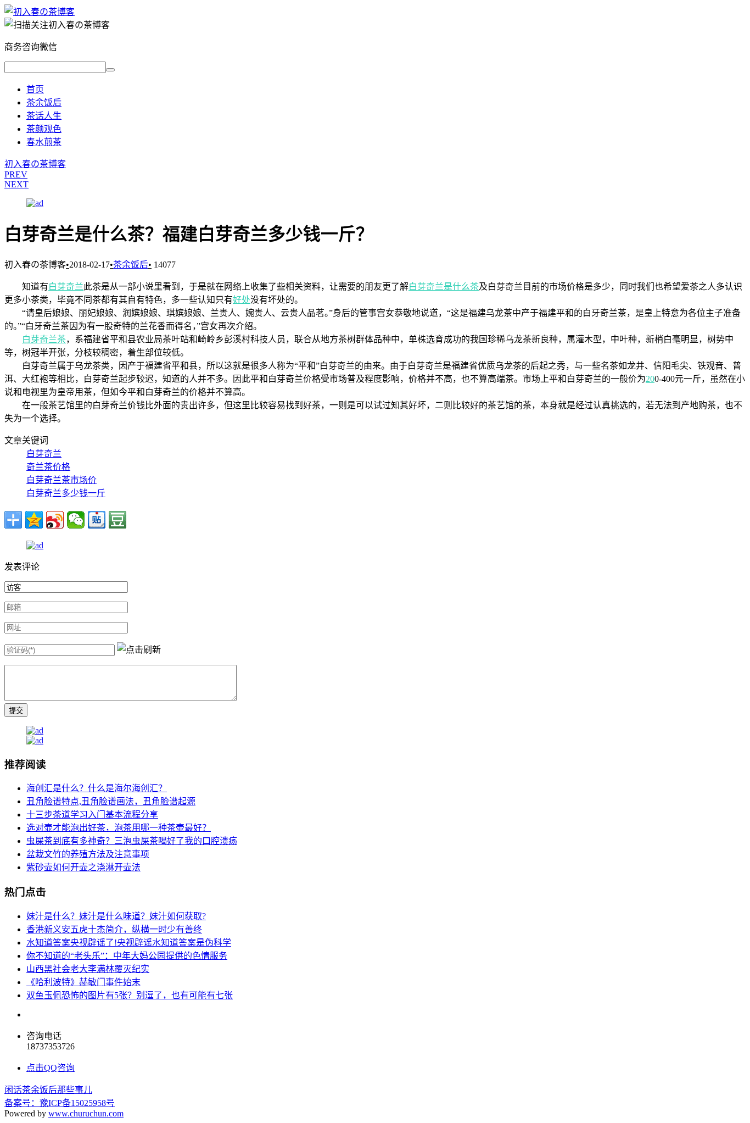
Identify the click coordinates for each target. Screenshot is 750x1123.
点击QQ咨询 (50, 1067)
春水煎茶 (43, 142)
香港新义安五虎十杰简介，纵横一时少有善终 (114, 929)
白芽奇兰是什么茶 (443, 286)
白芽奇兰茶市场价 (61, 480)
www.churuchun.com (86, 1113)
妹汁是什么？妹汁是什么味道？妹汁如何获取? (116, 916)
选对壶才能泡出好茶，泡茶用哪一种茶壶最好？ (118, 827)
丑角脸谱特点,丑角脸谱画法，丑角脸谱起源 (110, 801)
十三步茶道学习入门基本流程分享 (92, 814)
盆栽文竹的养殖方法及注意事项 (87, 854)
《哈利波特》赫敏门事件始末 (83, 982)
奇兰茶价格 (48, 466)
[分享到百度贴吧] (96, 520)
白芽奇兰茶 (44, 339)
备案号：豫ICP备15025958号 (59, 1103)
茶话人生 (43, 115)
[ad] (34, 203)
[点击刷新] (139, 648)
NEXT (16, 184)
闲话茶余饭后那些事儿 (48, 1089)
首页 (35, 89)
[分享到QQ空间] (34, 520)
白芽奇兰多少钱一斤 (65, 493)
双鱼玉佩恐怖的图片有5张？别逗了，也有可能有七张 (129, 995)
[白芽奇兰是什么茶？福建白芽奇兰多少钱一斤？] (39, 11)
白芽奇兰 (65, 286)
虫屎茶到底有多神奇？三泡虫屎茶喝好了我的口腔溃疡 (131, 841)
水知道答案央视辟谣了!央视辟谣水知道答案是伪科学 (128, 942)
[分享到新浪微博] (55, 520)
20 (650, 378)
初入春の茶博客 (35, 164)
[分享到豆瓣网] (117, 520)
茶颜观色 (43, 129)
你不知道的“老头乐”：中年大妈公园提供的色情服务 (126, 955)
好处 (241, 299)
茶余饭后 (43, 102)
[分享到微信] (76, 520)
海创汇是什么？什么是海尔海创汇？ (96, 788)
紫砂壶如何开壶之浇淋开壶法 (83, 867)
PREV (15, 174)
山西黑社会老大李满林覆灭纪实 (87, 969)
